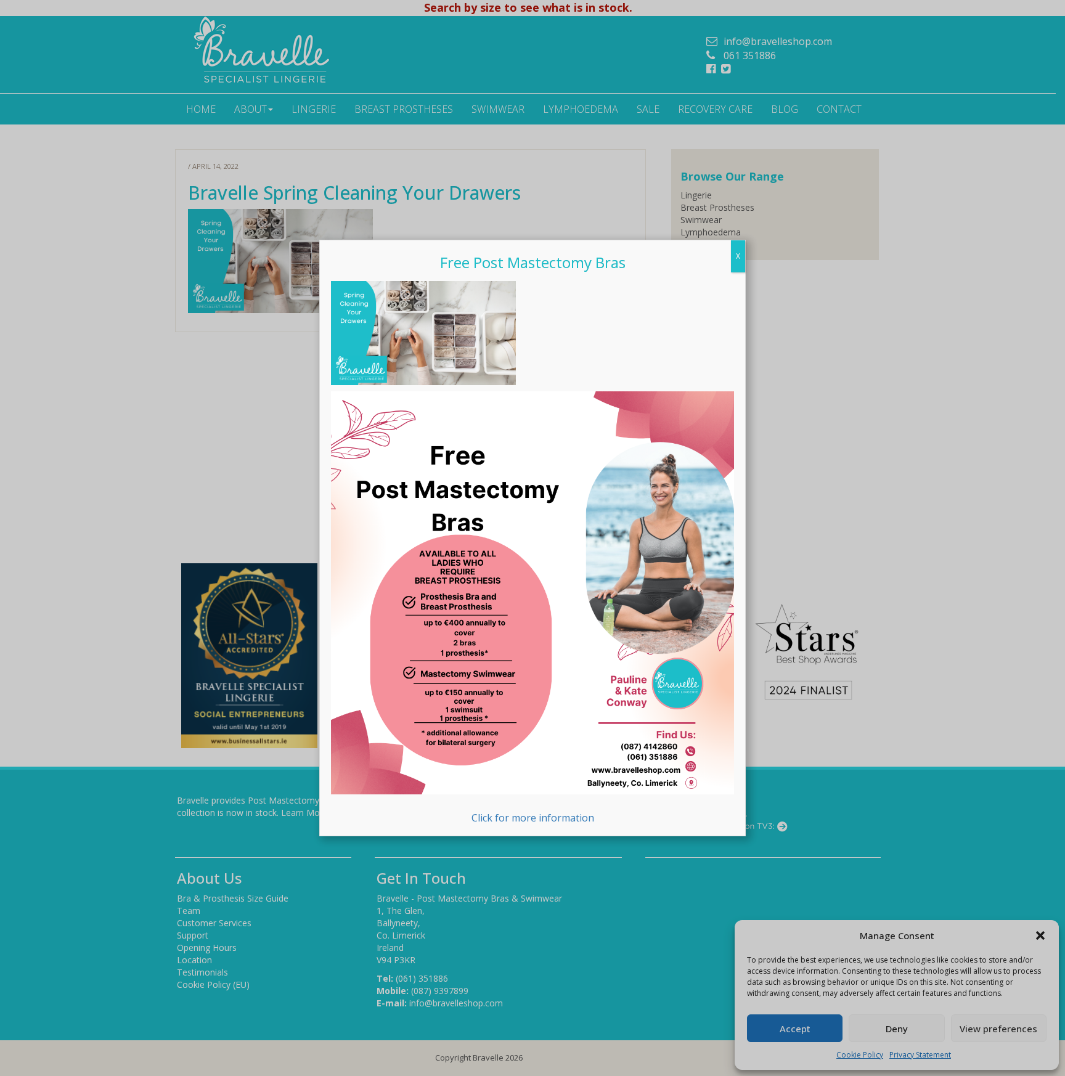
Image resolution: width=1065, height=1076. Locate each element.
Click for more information (532, 817)
